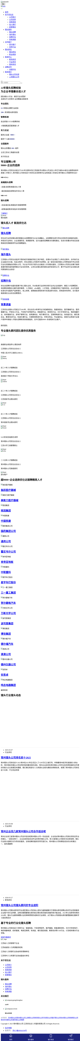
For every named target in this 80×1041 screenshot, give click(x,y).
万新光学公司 (8, 613)
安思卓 (4, 674)
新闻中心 (8, 57)
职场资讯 (12, 59)
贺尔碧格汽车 (8, 603)
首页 (6, 12)
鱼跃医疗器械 (8, 490)
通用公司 (6, 541)
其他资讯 (12, 64)
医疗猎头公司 (56, 1017)
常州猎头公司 (21, 1017)
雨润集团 (6, 510)
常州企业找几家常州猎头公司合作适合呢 (23, 831)
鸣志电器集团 (8, 685)
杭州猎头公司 (65, 1017)
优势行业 (12, 47)
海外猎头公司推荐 (18, 1020)
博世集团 (6, 633)
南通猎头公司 (73, 1017)
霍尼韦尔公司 (8, 551)
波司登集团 (7, 623)
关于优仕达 (9, 14)
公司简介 (12, 17)
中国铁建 (6, 521)
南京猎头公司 (38, 1017)
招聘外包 (12, 37)
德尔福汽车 (7, 644)
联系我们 (8, 72)
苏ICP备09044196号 (19, 1030)
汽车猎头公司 (47, 1017)
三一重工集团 (8, 592)
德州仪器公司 (8, 664)
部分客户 (12, 44)
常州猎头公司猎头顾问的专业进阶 (19, 905)
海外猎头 (12, 34)
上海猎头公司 (14, 77)
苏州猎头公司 (12, 1017)
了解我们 (4, 213)
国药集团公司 (8, 531)
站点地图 (8, 1028)
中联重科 (6, 572)
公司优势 (12, 19)
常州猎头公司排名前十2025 (16, 757)
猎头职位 (8, 49)
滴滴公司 (6, 654)
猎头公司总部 (14, 74)
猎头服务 (8, 29)
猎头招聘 (12, 32)
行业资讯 (12, 62)
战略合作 (8, 67)
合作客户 (8, 42)
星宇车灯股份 (8, 582)
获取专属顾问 (6, 937)
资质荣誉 (12, 22)
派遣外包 (12, 69)
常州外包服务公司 (6, 1020)
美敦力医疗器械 (9, 500)
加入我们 (12, 24)
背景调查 (12, 39)
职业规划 (12, 54)
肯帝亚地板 (7, 562)
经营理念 (12, 27)
